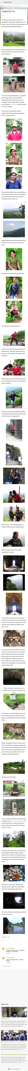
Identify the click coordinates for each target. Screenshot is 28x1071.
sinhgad (4, 937)
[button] (2, 16)
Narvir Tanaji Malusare (17, 821)
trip (8, 937)
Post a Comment (6, 966)
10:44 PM (8, 963)
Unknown (8, 957)
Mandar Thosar (8, 2)
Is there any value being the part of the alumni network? (13, 1041)
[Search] (26, 2)
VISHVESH (8, 948)
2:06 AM (8, 953)
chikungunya (13, 104)
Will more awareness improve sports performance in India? (14, 1054)
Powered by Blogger (15, 1069)
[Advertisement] (14, 985)
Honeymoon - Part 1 (5, 1018)
